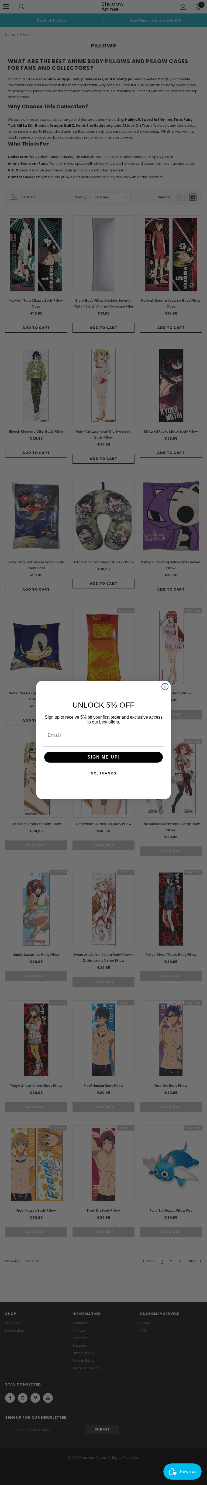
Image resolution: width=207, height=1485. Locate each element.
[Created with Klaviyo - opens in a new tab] (103, 802)
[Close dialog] (165, 686)
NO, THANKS (103, 773)
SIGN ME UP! (103, 757)
